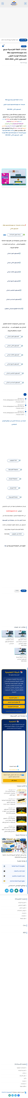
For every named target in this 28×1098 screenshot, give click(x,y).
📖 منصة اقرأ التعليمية (14, 706)
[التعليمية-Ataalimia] (14, 3)
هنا (5, 546)
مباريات (24, 1081)
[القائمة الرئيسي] (25, 3)
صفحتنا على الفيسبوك (8, 520)
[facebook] (21, 890)
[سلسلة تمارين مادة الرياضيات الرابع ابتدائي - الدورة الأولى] (21, 792)
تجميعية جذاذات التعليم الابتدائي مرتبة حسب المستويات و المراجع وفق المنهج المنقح (8, 821)
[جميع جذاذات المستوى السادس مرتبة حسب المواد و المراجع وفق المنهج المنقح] (21, 828)
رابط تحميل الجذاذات (15, 234)
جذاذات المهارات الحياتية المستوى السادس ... (9, 641)
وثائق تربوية (23, 1086)
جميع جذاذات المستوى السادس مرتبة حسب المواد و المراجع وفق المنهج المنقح (8, 830)
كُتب (25, 1078)
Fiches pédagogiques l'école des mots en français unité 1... (13, 413)
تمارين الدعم (23, 908)
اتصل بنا (20, 520)
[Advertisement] (14, 22)
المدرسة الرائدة (22, 902)
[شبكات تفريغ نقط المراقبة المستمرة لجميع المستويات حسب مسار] (21, 801)
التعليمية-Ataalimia (7, 1092)
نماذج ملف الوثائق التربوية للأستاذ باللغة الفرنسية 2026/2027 (15, 856)
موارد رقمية (23, 918)
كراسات (24, 913)
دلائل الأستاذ (23, 1075)
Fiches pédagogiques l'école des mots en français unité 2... (13, 407)
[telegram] (11, 890)
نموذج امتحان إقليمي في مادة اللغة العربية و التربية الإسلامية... (9, 40)
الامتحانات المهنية (21, 1068)
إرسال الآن (14, 780)
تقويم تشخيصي (22, 905)
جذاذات (23, 46)
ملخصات (23, 916)
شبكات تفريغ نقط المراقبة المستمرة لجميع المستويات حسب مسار (8, 802)
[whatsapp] (16, 890)
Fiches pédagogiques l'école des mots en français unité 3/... (13, 401)
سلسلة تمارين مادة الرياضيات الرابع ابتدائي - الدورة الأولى (9, 793)
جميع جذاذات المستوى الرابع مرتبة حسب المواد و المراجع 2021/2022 (8, 811)
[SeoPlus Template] (25, 1092)
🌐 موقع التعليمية (14, 698)
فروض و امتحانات (21, 910)
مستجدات (23, 1083)
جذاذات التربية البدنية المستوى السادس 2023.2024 (21, 659)
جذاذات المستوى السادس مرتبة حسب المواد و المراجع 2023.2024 (21, 642)
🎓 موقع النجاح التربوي (14, 702)
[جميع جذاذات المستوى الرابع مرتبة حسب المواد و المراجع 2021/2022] (21, 810)
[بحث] (2, 3)
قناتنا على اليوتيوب (17, 534)
